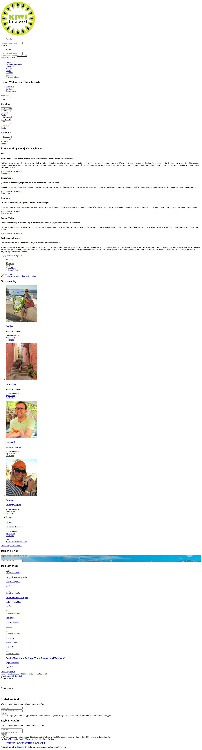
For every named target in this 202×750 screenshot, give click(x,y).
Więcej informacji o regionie (11, 171)
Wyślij (4, 713)
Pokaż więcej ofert (8, 672)
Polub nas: (5, 45)
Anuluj (3, 115)
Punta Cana (10, 264)
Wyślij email (10, 338)
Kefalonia (9, 266)
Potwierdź (4, 113)
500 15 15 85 (22, 56)
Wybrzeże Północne (13, 270)
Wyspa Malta (10, 268)
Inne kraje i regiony (8, 274)
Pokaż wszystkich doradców (16, 542)
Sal (7, 262)
